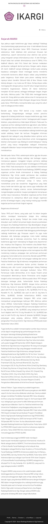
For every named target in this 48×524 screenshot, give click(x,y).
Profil (8, 518)
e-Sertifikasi (29, 518)
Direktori (21, 518)
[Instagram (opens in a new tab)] (24, 6)
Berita (14, 518)
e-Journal (38, 518)
